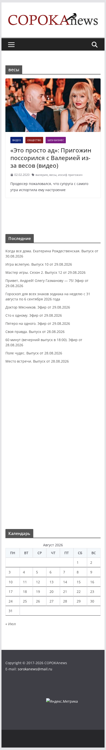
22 (79, 591)
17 (11, 591)
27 (51, 601)
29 (79, 601)
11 (25, 582)
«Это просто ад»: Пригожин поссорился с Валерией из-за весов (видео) (50, 157)
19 (38, 591)
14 (65, 582)
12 (38, 582)
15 (79, 582)
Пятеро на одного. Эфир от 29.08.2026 (37, 323)
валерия (41, 175)
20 (51, 591)
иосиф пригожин (70, 175)
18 (25, 591)
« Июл (10, 624)
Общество (34, 140)
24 (11, 601)
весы (52, 175)
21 (65, 591)
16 (92, 582)
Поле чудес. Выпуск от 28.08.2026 (33, 353)
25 (25, 601)
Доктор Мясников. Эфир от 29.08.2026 (37, 307)
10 (11, 582)
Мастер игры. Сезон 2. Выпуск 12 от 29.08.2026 (45, 272)
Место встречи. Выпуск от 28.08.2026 (37, 361)
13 (51, 582)
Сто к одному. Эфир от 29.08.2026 (33, 315)
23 (92, 591)
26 (38, 601)
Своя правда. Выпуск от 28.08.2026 (35, 331)
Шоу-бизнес (56, 140)
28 (65, 601)
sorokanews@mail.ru (35, 669)
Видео (16, 140)
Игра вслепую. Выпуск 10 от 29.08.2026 (38, 264)
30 (92, 601)
